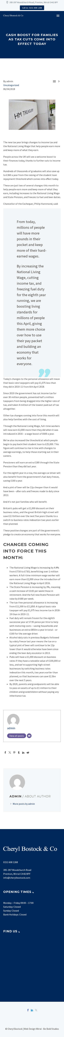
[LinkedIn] (23, 752)
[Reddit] (28, 752)
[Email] (29, 735)
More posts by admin (24, 803)
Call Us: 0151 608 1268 (32, 7)
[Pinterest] (14, 752)
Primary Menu (58, 15)
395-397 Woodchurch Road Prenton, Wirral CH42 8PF (17, 871)
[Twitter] (10, 752)
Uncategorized (11, 85)
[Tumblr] (19, 752)
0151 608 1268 (10, 862)
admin (11, 728)
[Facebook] (5, 752)
